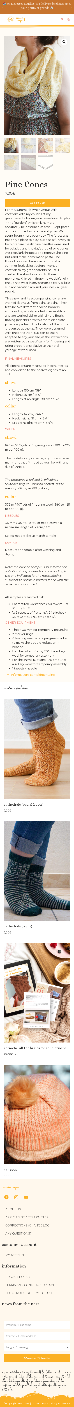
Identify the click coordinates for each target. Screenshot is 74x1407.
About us (13, 1209)
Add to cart (37, 203)
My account (15, 1255)
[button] (3, 7)
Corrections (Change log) (27, 1225)
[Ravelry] (6, 1197)
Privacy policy (17, 1277)
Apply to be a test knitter (26, 1217)
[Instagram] (16, 1197)
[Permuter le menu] (29, 20)
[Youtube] (26, 1197)
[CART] (68, 19)
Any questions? (18, 1233)
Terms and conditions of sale (31, 1285)
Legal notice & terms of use (29, 1293)
